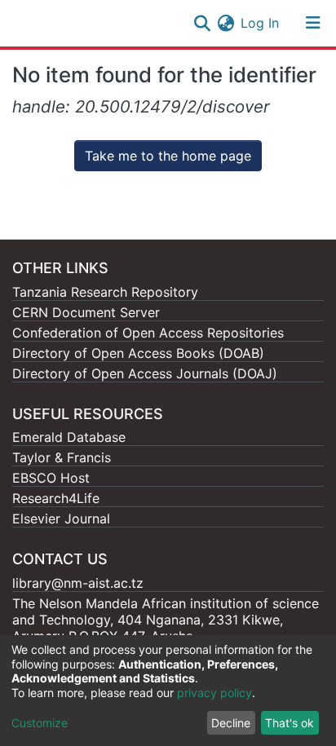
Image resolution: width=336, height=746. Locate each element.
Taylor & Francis (61, 457)
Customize (39, 723)
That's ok (289, 723)
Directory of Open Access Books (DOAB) (138, 353)
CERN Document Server (86, 312)
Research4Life (55, 498)
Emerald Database (69, 437)
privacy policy (214, 693)
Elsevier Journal (61, 518)
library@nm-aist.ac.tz (78, 583)
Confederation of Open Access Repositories (148, 332)
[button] (225, 23)
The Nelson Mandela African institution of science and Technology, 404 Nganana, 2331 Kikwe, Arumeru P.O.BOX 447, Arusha (165, 619)
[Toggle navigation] (313, 23)
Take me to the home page (168, 156)
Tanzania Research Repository (105, 292)
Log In (261, 23)
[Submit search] (202, 23)
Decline (230, 723)
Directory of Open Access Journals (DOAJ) (144, 373)
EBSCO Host (51, 478)
